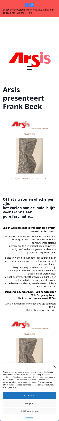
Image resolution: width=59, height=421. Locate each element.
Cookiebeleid (28, 417)
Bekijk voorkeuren (29, 411)
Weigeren (29, 403)
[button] (54, 366)
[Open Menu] (29, 68)
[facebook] (27, 5)
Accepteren (29, 395)
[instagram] (32, 5)
